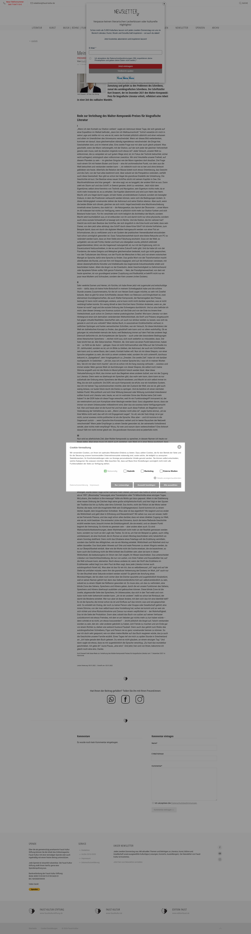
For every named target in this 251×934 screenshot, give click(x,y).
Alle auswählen (170, 485)
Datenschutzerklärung (79, 485)
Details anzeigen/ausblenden (169, 478)
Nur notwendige (122, 485)
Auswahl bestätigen (146, 485)
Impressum (94, 485)
